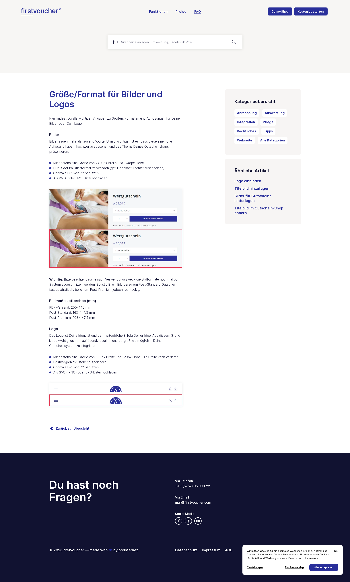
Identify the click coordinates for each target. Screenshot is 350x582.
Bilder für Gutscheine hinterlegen (253, 198)
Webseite (244, 140)
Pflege (268, 122)
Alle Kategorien (272, 140)
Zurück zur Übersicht (72, 428)
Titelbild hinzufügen (251, 188)
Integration (246, 122)
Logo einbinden (247, 181)
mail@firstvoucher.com (193, 502)
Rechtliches (246, 131)
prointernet (128, 550)
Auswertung (275, 113)
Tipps (268, 131)
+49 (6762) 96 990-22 (192, 486)
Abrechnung (247, 113)
